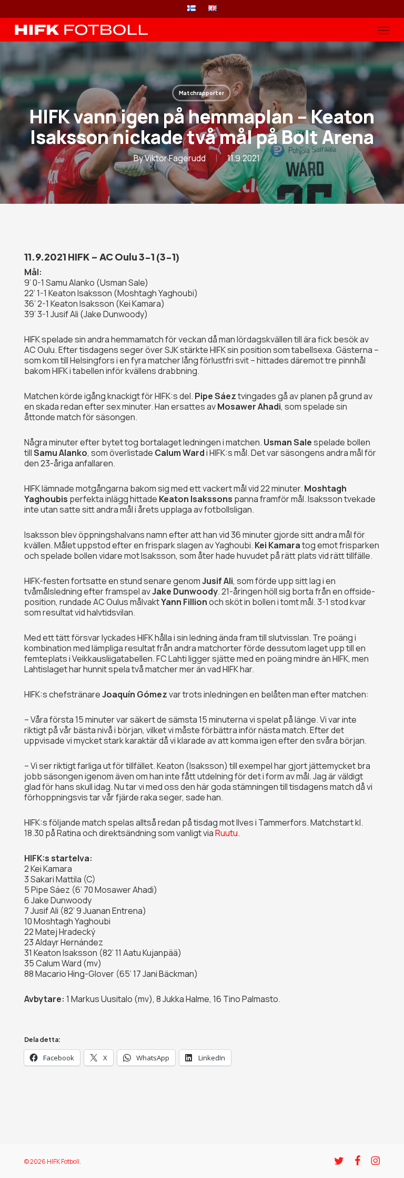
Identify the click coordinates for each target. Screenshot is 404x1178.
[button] (383, 30)
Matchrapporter (201, 93)
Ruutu (226, 833)
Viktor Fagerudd (175, 158)
